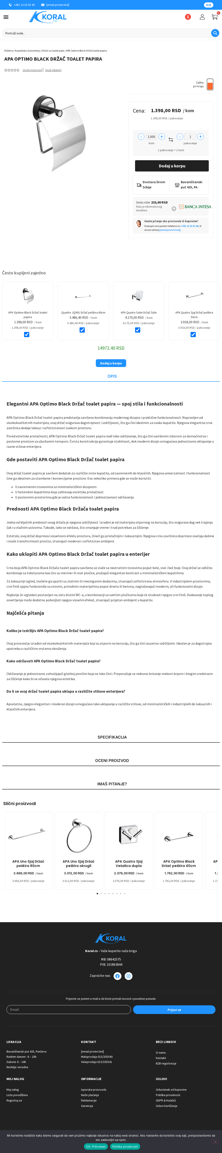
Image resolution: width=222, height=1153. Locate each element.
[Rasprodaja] (188, 17)
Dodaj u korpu (172, 165)
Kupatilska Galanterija (27, 50)
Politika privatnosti (125, 1146)
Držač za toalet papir (53, 50)
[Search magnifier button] (215, 33)
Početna (8, 50)
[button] (174, 209)
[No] (215, 1141)
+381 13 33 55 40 (189, 226)
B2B (208, 5)
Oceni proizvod (32, 70)
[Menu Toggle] (6, 17)
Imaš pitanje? (53, 70)
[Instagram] (128, 976)
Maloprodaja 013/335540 (97, 1057)
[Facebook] (117, 976)
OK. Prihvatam (96, 1146)
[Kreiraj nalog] (202, 17)
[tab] (111, 376)
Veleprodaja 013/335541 (96, 1062)
